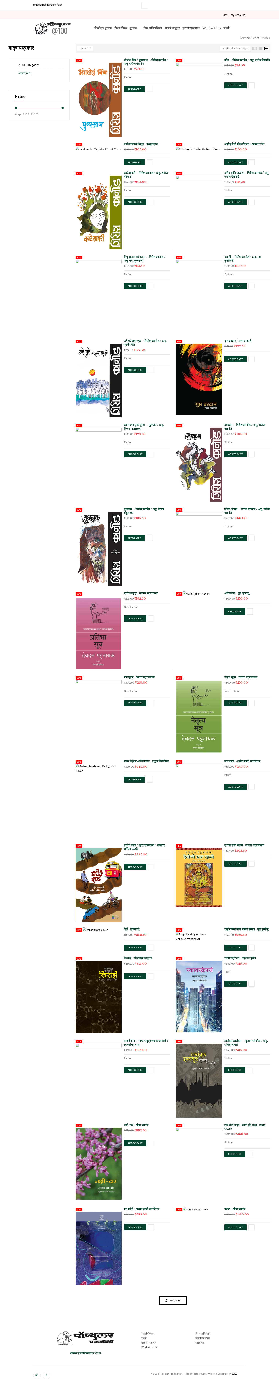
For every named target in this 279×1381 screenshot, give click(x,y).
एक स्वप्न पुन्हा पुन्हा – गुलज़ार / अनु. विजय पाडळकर (144, 426)
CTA (234, 1373)
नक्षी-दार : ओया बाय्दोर (136, 1125)
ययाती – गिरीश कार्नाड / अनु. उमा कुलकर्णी (242, 258)
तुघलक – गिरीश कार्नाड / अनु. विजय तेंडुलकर (144, 511)
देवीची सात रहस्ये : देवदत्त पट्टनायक (244, 845)
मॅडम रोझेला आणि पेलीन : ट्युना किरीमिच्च (146, 761)
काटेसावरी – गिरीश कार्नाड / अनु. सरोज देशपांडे (146, 174)
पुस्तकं (133, 28)
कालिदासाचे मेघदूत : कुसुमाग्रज (141, 144)
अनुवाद (25, 73)
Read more (134, 89)
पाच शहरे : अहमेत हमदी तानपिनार (242, 761)
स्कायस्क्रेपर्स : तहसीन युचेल (240, 958)
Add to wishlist (150, 89)
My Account (238, 15)
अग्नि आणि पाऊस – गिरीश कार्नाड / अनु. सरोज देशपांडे (246, 174)
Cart (224, 15)
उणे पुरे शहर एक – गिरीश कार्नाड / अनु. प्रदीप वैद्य (145, 342)
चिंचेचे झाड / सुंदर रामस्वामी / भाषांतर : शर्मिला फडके (145, 847)
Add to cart (235, 85)
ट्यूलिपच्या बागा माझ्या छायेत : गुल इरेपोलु (246, 929)
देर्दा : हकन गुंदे (132, 929)
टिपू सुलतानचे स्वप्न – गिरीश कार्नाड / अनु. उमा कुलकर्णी (145, 258)
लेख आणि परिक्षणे (153, 28)
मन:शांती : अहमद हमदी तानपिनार (141, 1209)
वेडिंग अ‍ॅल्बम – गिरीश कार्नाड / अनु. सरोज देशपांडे (247, 511)
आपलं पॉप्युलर (172, 28)
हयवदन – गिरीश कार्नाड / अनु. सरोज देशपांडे (244, 426)
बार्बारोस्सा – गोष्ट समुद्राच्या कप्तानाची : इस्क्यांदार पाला (146, 1042)
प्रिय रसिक (121, 28)
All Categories (30, 65)
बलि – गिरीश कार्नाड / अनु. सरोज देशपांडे (247, 60)
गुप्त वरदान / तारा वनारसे (237, 341)
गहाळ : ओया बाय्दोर (234, 1209)
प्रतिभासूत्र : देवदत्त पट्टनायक (141, 593)
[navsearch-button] (144, 5)
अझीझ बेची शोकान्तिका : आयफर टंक (244, 144)
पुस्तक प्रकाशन (191, 28)
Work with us (212, 28)
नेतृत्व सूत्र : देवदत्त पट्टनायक (240, 677)
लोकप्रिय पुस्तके (103, 28)
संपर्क (226, 28)
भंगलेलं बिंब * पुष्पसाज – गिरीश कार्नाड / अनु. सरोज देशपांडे (146, 61)
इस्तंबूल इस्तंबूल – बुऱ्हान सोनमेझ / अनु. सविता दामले (246, 1042)
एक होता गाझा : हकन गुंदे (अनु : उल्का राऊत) (244, 1126)
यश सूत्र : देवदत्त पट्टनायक (139, 677)
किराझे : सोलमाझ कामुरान (138, 958)
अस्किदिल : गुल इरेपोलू (236, 593)
